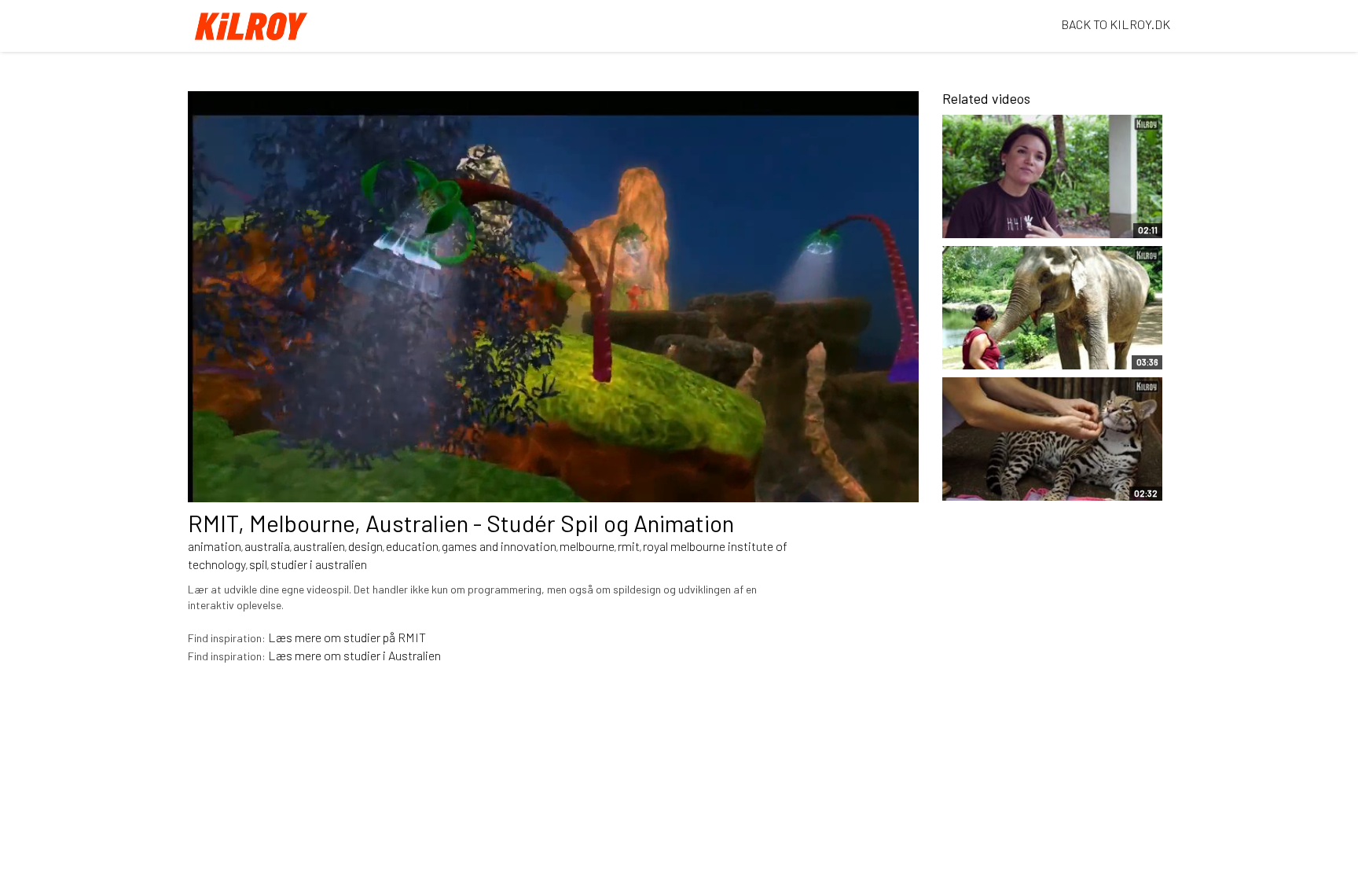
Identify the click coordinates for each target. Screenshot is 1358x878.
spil (258, 564)
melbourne (587, 545)
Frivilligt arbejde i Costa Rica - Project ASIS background (1017, 210)
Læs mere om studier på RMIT (347, 637)
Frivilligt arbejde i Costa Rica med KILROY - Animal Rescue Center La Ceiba (1025, 473)
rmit (629, 545)
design (365, 545)
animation (214, 545)
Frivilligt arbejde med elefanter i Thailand (1009, 349)
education (412, 545)
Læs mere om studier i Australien (354, 655)
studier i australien (318, 564)
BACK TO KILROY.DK (1115, 24)
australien (319, 545)
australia (267, 545)
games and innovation (499, 545)
